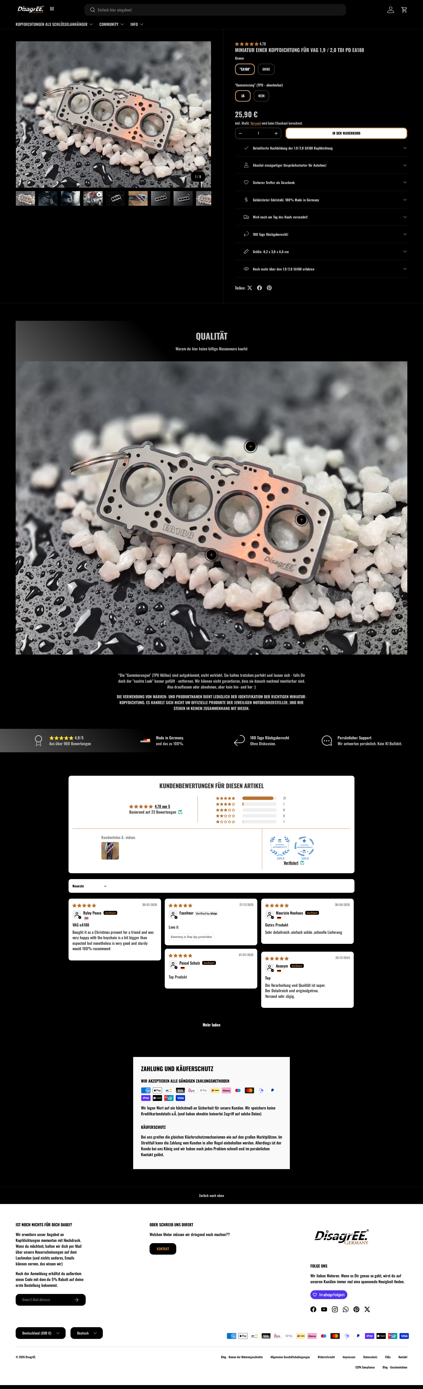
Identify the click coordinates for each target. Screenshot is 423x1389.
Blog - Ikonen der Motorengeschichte (242, 1357)
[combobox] (215, 10)
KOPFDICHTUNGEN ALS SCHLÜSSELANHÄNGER (51, 24)
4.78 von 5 (162, 806)
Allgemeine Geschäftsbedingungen (290, 1357)
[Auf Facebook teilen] (259, 288)
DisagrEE (30, 1357)
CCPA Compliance (365, 1367)
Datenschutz (370, 1357)
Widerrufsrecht (326, 1357)
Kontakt (163, 1248)
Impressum (349, 1357)
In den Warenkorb (346, 133)
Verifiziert (291, 862)
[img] (84, 905)
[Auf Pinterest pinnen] (269, 288)
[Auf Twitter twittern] (250, 288)
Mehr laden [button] (211, 1025)
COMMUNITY (108, 24)
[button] (404, 9)
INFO (134, 24)
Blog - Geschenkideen (395, 1367)
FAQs (388, 1357)
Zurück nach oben (211, 1195)
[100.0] (280, 846)
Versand (255, 123)
